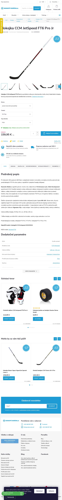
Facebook (44, 424)
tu (25, 493)
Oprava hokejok (5, 465)
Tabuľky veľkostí (45, 443)
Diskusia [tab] (13, 166)
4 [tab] (32, 327)
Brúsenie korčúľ (5, 458)
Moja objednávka (5, 2)
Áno (58, 259)
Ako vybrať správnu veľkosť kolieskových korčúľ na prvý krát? (29, 458)
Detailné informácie (37, 96)
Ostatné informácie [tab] (31, 166)
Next (59, 278)
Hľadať (37, 8)
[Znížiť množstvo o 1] (37, 134)
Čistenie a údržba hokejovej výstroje (28, 462)
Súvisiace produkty (43, 166)
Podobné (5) (55, 166)
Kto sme (23, 445)
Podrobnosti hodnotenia (23, 32)
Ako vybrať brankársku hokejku (29, 465)
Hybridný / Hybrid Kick (53, 254)
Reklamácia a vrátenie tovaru (28, 441)
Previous (55, 278)
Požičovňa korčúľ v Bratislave (8, 469)
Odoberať (52, 406)
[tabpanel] (16, 304)
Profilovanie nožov (5, 471)
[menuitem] (5, 15)
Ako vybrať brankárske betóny (28, 468)
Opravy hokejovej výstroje (7, 467)
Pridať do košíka (52, 133)
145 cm (52, 250)
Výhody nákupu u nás (46, 441)
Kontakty (23, 448)
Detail (9, 319)
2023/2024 (56, 263)
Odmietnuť (39, 491)
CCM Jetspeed (56, 246)
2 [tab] (29, 327)
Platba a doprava (25, 443)
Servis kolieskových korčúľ (7, 474)
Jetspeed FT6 (12, 230)
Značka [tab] (21, 166)
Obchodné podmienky (26, 439)
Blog (42, 439)
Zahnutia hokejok (45, 445)
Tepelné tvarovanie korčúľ (7, 476)
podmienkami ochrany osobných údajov (30, 410)
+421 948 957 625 (28, 424)
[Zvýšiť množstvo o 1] (37, 132)
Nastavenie (10, 497)
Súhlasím (51, 491)
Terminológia (44, 448)
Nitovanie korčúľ (5, 462)
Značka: (57, 141)
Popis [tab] (5, 166)
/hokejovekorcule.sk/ (29, 427)
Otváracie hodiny (25, 450)
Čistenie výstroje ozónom (7, 460)
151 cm (57, 250)
